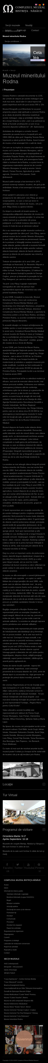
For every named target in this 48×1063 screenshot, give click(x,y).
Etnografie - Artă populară (13, 967)
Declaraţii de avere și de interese (19, 910)
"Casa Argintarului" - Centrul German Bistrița (20, 979)
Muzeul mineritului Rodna (13, 1019)
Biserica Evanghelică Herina (14, 985)
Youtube (29, 867)
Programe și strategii (11, 940)
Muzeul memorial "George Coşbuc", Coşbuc (20, 1010)
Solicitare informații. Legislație (17, 894)
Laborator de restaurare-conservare (17, 944)
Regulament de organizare (13, 931)
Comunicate (11, 919)
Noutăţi (28, 25)
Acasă (5, 70)
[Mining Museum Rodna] (36, 4)
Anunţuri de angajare (14, 925)
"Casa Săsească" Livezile (13, 982)
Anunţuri (10, 916)
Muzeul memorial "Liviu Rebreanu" (16, 1016)
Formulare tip (11, 913)
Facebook (8, 869)
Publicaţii (21, 30)
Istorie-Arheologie (10, 970)
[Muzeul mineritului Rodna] (43, 4)
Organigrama (9, 934)
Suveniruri (24, 1039)
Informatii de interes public (13, 891)
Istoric (8, 30)
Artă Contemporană (11, 964)
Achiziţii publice (12, 906)
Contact (35, 30)
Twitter (18, 867)
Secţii (13, 70)
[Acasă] (24, 8)
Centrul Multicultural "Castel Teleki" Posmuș (20, 994)
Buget (9, 900)
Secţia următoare (12, 41)
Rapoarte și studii (10, 950)
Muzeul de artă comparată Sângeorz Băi (18, 1001)
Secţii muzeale (12, 25)
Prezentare (10, 90)
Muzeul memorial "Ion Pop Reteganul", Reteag (21, 1013)
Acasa (6, 885)
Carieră (6, 937)
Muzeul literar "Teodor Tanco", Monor (17, 1007)
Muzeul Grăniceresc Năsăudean (15, 1004)
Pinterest (39, 869)
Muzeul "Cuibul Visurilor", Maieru (16, 998)
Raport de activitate (14, 928)
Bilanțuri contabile (13, 903)
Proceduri (10, 922)
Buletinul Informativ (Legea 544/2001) (20, 897)
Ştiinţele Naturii (9, 973)
